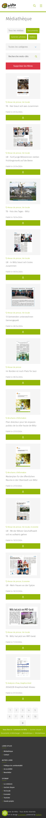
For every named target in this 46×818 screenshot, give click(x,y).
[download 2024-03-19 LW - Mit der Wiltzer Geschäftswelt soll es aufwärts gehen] (23, 546)
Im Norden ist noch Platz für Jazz (21, 371)
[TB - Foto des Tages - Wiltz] (23, 191)
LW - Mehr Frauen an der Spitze (20, 585)
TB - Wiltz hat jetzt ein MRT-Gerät (21, 636)
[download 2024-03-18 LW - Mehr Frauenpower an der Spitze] (23, 597)
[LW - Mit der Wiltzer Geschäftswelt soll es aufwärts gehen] (23, 511)
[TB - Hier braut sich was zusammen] (23, 86)
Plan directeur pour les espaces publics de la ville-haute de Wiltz (21, 424)
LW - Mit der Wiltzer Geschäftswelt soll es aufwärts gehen (21, 533)
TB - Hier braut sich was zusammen (22, 106)
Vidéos (33, 37)
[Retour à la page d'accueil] (9, 5)
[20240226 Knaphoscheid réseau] (23, 667)
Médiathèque (19, 18)
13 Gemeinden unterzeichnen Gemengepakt (19, 319)
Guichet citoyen (35, 730)
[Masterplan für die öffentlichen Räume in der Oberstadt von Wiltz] (23, 456)
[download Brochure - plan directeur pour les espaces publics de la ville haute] (23, 437)
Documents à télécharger (10, 733)
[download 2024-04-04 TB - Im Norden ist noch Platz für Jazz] (23, 382)
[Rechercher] (36, 56)
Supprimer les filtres (23, 66)
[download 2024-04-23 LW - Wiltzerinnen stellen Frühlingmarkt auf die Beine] (23, 172)
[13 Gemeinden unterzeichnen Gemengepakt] (23, 296)
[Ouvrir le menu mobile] (41, 6)
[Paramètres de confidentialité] (5, 813)
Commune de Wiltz (20, 730)
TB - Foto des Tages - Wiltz (18, 211)
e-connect (22, 815)
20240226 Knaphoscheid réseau (20, 687)
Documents (32, 30)
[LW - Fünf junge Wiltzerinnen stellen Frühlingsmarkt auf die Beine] (23, 137)
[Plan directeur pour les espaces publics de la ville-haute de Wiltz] (23, 402)
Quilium (39, 815)
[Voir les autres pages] (23, 723)
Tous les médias (16, 30)
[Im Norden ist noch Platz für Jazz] (23, 351)
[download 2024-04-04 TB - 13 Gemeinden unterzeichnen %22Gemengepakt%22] (23, 332)
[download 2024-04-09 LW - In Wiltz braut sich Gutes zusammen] (23, 277)
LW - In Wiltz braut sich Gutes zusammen (19, 264)
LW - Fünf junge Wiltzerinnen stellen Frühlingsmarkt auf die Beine (22, 159)
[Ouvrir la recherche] (34, 6)
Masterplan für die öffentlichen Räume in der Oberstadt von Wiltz (21, 478)
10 (35, 716)
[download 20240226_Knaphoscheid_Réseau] (23, 698)
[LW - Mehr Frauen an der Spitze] (23, 565)
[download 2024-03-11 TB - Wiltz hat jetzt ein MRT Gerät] (23, 647)
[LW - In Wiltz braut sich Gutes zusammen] (23, 242)
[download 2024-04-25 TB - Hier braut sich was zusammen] (23, 117)
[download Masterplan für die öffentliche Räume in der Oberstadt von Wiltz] (23, 491)
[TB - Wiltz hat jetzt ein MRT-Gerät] (23, 616)
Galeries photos (18, 37)
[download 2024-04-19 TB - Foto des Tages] (23, 223)
